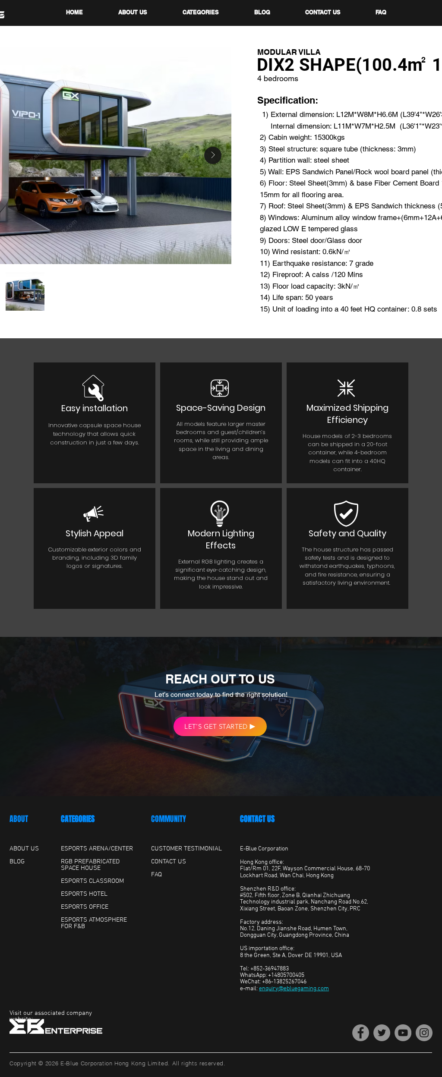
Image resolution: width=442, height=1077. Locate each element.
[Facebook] (360, 1032)
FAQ (156, 875)
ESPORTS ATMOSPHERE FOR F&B (94, 923)
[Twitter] (381, 1032)
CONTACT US (257, 819)
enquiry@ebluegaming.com (294, 988)
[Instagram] (424, 1032)
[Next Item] (212, 155)
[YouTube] (403, 1032)
